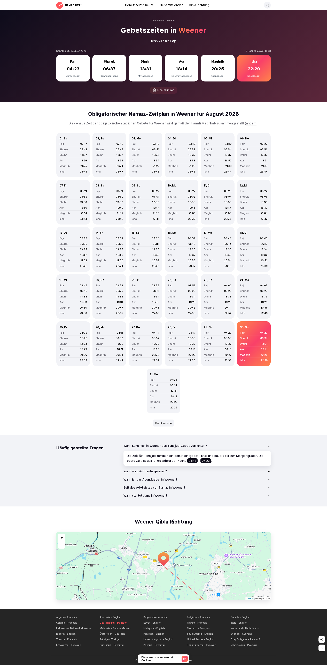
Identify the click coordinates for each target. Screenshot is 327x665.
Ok (184, 659)
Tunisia (60, 639)
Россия (147, 645)
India (233, 622)
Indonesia (62, 628)
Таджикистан (195, 645)
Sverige (235, 633)
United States (195, 639)
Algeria (60, 617)
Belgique (192, 617)
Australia (105, 617)
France (191, 622)
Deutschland (107, 622)
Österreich (106, 633)
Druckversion (163, 423)
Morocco (192, 628)
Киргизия (105, 645)
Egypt (146, 622)
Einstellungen (165, 90)
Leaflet (250, 598)
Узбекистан (238, 645)
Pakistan (148, 633)
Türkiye (104, 639)
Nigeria (60, 633)
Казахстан (62, 645)
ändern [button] (251, 123)
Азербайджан (239, 639)
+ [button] (61, 537)
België (147, 617)
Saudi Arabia (194, 633)
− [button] (61, 545)
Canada (235, 617)
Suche (267, 5)
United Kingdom (152, 639)
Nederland (237, 628)
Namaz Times (73, 5)
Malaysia (105, 628)
